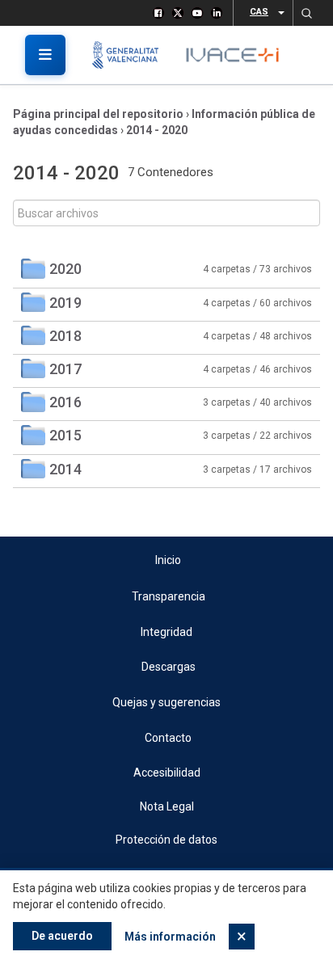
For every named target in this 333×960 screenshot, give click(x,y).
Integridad (166, 631)
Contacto (168, 737)
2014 (65, 469)
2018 (65, 335)
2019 (65, 302)
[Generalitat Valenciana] (131, 54)
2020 (65, 268)
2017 (65, 368)
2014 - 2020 (157, 130)
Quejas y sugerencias (166, 702)
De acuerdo (62, 935)
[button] (306, 13)
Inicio (168, 560)
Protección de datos (166, 839)
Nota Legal (167, 806)
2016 (65, 402)
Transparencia (168, 596)
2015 (65, 435)
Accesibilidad (166, 772)
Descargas (168, 666)
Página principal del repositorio (98, 113)
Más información (170, 936)
